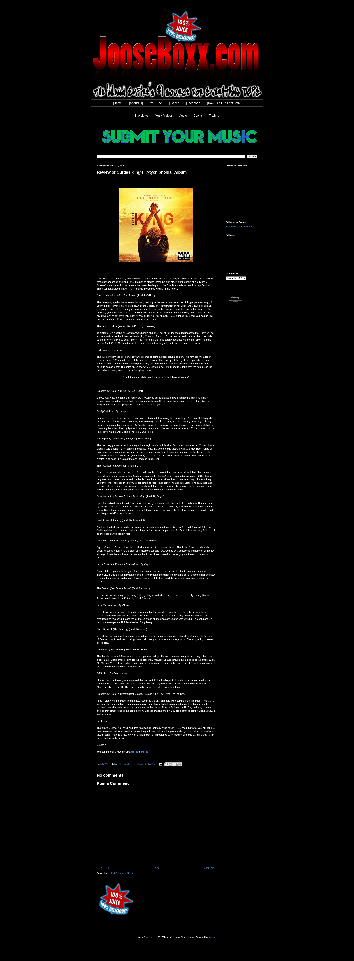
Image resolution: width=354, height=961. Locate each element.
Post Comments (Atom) (121, 873)
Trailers (214, 115)
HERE (134, 751)
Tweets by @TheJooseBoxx (240, 226)
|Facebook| (193, 103)
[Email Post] (160, 764)
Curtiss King (149, 764)
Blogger (212, 937)
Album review (125, 764)
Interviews (141, 115)
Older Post (208, 868)
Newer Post (103, 868)
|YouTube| (156, 103)
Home (156, 868)
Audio (183, 115)
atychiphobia (137, 764)
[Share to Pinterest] (180, 764)
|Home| (117, 103)
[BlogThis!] (170, 764)
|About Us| (136, 103)
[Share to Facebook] (177, 764)
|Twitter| (174, 103)
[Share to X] (173, 764)
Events (198, 115)
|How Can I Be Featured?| (224, 103)
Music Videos (164, 115)
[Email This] (166, 764)
